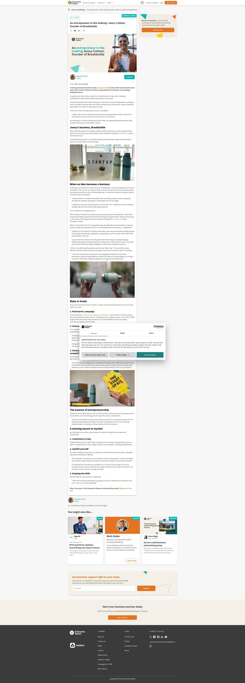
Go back (76, 18)
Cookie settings (121, 355)
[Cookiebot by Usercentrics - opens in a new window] (155, 326)
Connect (129, 77)
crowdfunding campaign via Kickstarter (96, 315)
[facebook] (75, 30)
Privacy (127, 641)
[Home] (69, 10)
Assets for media (104, 660)
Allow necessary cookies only (95, 355)
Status (127, 650)
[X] (150, 637)
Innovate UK (117, 219)
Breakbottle (122, 133)
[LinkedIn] (162, 637)
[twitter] (71, 30)
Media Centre (102, 655)
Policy (100, 646)
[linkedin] (79, 30)
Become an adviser (152, 3)
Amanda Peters (82, 76)
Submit (146, 588)
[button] (71, 537)
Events (109, 3)
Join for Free (158, 30)
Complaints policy (131, 646)
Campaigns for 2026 (105, 664)
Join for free (171, 3)
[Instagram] (158, 637)
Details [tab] (122, 333)
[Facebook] (154, 637)
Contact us (101, 641)
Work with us (102, 669)
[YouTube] (166, 637)
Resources (101, 3)
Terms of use (129, 637)
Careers (100, 650)
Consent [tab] (94, 333)
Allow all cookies (150, 355)
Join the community (89, 3)
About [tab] (151, 333)
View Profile (131, 561)
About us (101, 637)
